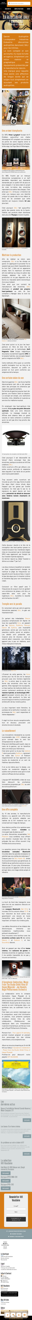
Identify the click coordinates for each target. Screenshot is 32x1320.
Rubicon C (18, 940)
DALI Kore (27, 541)
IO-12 (26, 911)
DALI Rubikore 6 (18, 248)
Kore (19, 623)
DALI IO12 (24, 805)
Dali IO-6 (24, 909)
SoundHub (5, 942)
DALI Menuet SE (15, 977)
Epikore (14, 628)
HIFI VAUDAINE (12, 1057)
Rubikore (19, 625)
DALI (10, 192)
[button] (8, 9)
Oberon (27, 618)
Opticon (11, 625)
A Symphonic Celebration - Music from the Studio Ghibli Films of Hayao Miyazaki (16, 1050)
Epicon (4, 628)
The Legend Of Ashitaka (21, 1033)
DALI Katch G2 (19, 858)
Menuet (27, 625)
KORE (18, 737)
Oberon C (6, 940)
